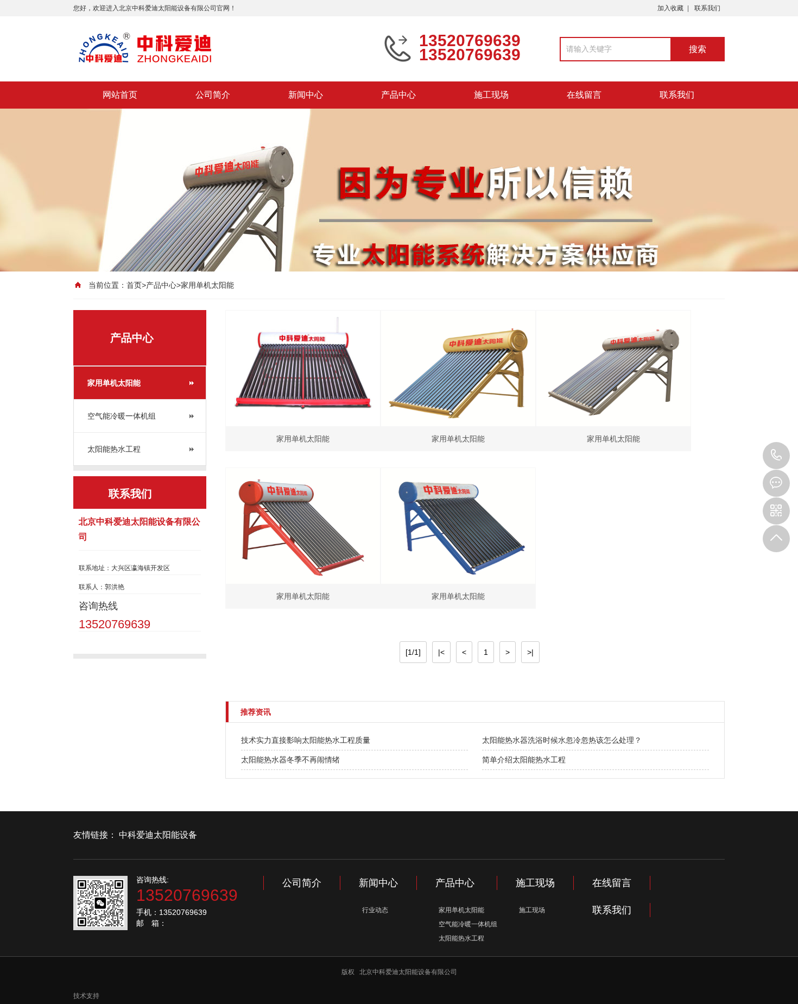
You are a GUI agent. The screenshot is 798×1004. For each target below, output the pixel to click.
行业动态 (375, 910)
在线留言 (584, 94)
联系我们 (707, 8)
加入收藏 (670, 8)
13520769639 (776, 455)
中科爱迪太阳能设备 (158, 834)
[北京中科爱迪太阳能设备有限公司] (219, 47)
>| (530, 652)
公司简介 (212, 94)
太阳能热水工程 (114, 449)
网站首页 (120, 94)
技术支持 (86, 996)
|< (441, 652)
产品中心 (398, 94)
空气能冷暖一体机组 (121, 416)
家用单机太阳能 (207, 285)
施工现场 (491, 94)
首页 (134, 285)
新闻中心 (305, 94)
